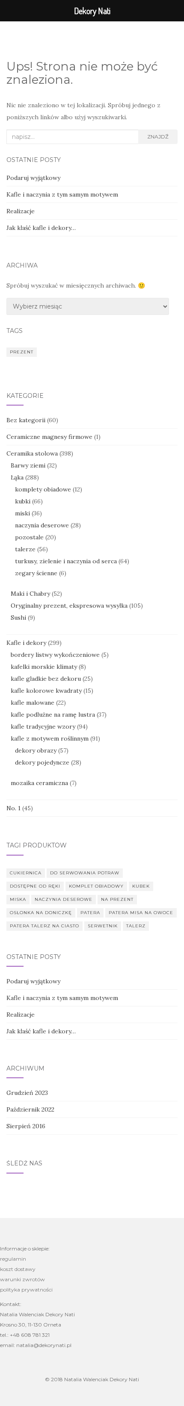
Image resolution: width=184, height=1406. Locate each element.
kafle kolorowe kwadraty (46, 690)
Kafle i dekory (26, 643)
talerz (135, 926)
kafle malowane (32, 702)
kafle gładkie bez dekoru (46, 678)
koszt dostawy (18, 1269)
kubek (141, 886)
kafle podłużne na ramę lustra (53, 714)
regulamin (13, 1259)
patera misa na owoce (141, 912)
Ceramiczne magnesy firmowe (49, 437)
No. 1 (13, 808)
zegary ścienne (36, 573)
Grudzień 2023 (27, 1093)
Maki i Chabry (30, 593)
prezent (21, 352)
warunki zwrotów (22, 1279)
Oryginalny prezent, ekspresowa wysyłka (69, 605)
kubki (22, 501)
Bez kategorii (25, 420)
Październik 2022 (30, 1109)
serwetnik (103, 926)
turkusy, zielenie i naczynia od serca (66, 561)
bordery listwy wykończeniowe (55, 655)
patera (90, 912)
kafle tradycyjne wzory (43, 726)
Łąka (17, 477)
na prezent (117, 899)
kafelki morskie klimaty (44, 667)
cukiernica (26, 873)
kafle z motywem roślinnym (50, 738)
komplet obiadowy (96, 886)
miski (22, 513)
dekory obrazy (35, 750)
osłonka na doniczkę (41, 912)
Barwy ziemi (28, 465)
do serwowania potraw (84, 873)
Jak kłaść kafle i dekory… (41, 228)
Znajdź (158, 136)
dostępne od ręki (35, 886)
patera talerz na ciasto (44, 926)
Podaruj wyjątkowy (33, 178)
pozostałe (29, 537)
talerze (25, 549)
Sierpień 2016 (25, 1126)
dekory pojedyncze (42, 762)
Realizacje (20, 211)
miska (18, 899)
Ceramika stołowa (32, 453)
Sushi (18, 617)
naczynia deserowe (42, 525)
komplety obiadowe (43, 489)
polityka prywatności (26, 1289)
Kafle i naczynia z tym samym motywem (62, 194)
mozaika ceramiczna (39, 783)
